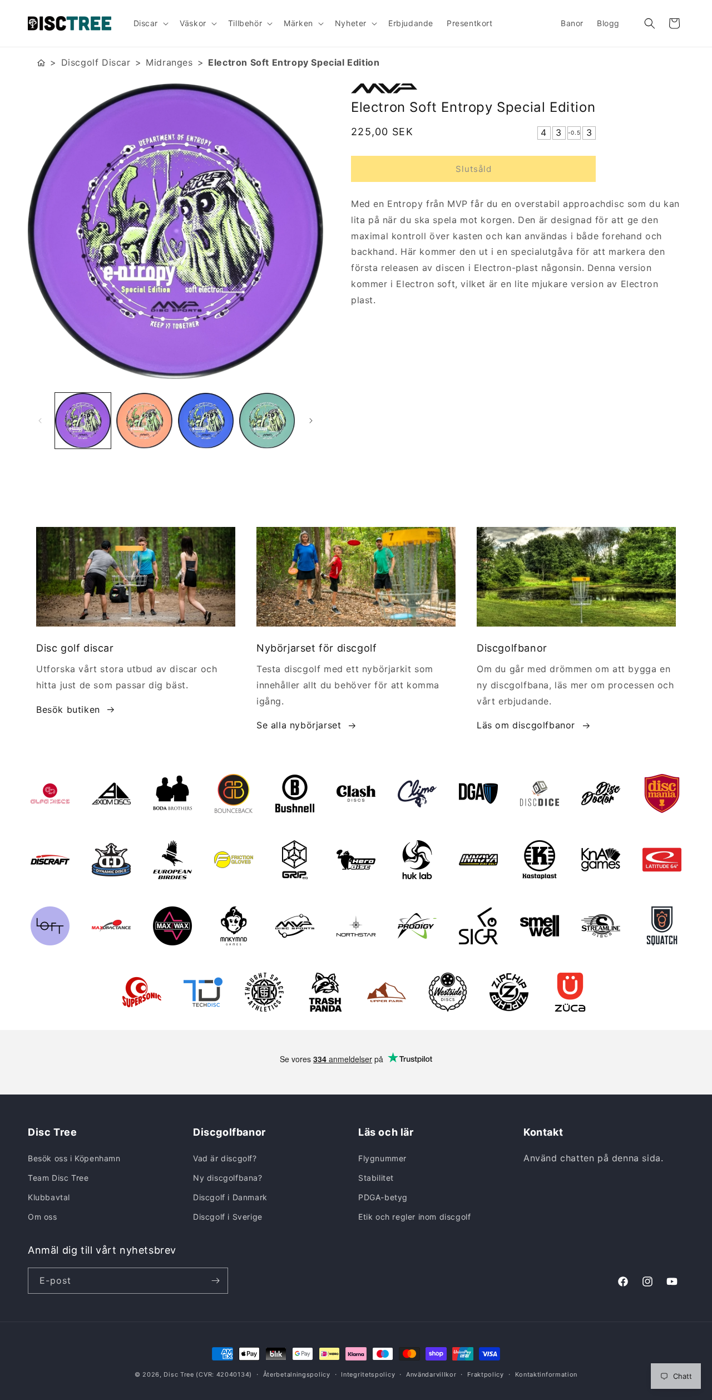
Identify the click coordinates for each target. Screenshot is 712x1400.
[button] (150, 23)
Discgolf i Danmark (230, 1197)
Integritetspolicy (368, 1374)
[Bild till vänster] (40, 420)
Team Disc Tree (58, 1177)
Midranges (169, 62)
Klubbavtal (49, 1197)
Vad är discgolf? (225, 1158)
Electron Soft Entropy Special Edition (293, 62)
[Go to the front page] (41, 62)
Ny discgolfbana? (228, 1177)
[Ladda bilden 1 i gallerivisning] (83, 420)
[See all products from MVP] (517, 88)
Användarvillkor (431, 1374)
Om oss (42, 1216)
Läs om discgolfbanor (526, 725)
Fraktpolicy (485, 1374)
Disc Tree (179, 1374)
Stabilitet (376, 1177)
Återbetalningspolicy (296, 1374)
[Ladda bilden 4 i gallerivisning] (267, 420)
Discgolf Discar (96, 62)
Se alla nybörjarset (298, 725)
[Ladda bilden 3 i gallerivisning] (206, 420)
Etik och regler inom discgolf (414, 1216)
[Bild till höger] (311, 420)
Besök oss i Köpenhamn (74, 1158)
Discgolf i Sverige (228, 1216)
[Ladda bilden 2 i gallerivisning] (144, 420)
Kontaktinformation (546, 1374)
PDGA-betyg (383, 1197)
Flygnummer (382, 1158)
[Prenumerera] (215, 1281)
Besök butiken (68, 709)
